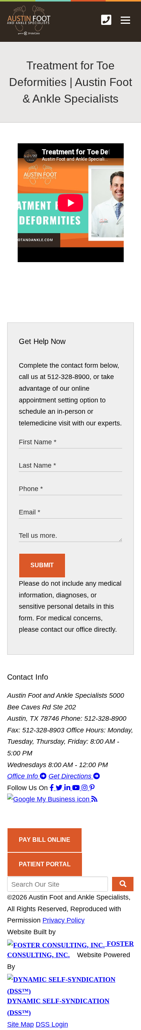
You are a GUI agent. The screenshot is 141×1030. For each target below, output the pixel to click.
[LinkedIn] (68, 788)
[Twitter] (60, 788)
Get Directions (71, 776)
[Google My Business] (49, 799)
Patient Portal (45, 864)
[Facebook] (53, 788)
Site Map (20, 1024)
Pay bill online (44, 840)
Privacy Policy (63, 920)
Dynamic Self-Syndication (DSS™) (58, 1006)
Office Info (23, 776)
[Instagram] (85, 788)
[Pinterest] (92, 788)
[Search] (123, 884)
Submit (42, 565)
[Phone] (106, 20)
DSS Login (52, 1024)
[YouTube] (77, 788)
